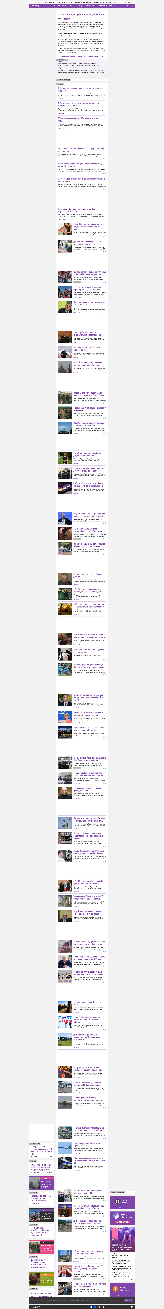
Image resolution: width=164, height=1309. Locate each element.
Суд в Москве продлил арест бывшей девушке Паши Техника (87, 454)
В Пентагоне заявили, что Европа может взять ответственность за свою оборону (88, 1129)
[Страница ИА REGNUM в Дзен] (103, 1307)
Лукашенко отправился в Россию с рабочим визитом (86, 348)
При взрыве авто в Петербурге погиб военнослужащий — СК (87, 1192)
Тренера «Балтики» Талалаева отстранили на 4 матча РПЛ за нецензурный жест (41, 1150)
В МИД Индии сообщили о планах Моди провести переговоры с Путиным (89, 882)
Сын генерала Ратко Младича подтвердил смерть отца (89, 409)
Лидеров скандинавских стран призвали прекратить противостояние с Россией (89, 514)
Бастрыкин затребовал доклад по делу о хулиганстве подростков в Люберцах (89, 958)
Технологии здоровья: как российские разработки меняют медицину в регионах (80, 70)
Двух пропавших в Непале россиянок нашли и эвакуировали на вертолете (87, 1222)
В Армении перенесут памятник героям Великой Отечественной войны (88, 1252)
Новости (57, 6)
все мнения (49, 1172)
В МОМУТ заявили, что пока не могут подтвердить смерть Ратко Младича (87, 590)
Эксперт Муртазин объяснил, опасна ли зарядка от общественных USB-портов (78, 104)
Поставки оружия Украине (82, 2)
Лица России (91, 6)
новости (60, 84)
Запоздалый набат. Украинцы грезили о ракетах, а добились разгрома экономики (38, 1263)
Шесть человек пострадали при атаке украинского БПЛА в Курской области (87, 1083)
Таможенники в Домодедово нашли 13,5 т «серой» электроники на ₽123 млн (89, 897)
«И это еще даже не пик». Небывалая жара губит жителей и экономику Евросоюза (41, 1199)
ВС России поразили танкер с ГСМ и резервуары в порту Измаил (79, 119)
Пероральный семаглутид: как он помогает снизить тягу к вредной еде (87, 1068)
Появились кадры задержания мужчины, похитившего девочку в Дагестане (89, 942)
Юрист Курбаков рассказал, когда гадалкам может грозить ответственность (81, 180)
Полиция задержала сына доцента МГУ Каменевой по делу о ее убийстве (88, 1207)
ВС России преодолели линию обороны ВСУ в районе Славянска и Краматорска (88, 605)
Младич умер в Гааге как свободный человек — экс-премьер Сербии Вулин (47, 1249)
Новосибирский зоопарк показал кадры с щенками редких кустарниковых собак (46, 1281)
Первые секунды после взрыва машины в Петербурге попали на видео (89, 759)
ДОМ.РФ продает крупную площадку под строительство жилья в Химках (89, 424)
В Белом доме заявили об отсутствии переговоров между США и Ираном (46, 1217)
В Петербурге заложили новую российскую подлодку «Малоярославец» (89, 1098)
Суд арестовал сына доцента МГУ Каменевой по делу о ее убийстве (76, 63)
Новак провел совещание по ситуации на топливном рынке (89, 650)
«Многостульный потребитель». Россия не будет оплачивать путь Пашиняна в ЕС (40, 1231)
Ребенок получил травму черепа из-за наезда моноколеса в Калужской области (89, 1159)
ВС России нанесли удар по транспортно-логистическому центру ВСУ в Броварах (80, 164)
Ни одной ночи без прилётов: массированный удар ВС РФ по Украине (122, 1247)
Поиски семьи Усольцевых (102, 2)
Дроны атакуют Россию (64, 2)
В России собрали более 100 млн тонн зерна (88, 1003)
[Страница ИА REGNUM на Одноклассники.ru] (99, 1307)
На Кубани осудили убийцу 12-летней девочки (87, 575)
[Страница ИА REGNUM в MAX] (91, 1307)
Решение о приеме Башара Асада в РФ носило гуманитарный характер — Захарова (88, 1269)
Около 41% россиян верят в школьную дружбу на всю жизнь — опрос (88, 469)
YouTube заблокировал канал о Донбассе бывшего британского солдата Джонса (89, 484)
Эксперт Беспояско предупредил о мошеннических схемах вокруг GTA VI (81, 89)
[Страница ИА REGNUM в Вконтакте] (95, 1307)
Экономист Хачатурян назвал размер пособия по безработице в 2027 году (77, 210)
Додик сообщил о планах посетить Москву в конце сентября (89, 303)
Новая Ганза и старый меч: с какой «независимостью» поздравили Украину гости (41, 1167)
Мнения (73, 6)
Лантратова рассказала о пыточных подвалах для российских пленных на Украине (88, 836)
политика (34, 1193)
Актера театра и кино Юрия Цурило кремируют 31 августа (87, 789)
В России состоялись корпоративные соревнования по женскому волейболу (88, 973)
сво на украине (117, 1228)
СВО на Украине (49, 2)
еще (132, 1279)
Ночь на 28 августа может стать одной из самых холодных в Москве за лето (89, 728)
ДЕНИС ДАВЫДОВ (35, 1172)
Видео (81, 6)
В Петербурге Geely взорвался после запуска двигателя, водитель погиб (87, 774)
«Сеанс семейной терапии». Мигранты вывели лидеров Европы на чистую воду (41, 1295)
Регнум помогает (105, 6)
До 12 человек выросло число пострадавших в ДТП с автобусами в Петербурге (87, 1037)
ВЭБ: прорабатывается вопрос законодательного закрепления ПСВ (87, 333)
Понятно (128, 1300)
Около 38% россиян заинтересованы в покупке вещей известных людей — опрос (88, 226)
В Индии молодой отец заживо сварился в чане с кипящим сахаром (89, 1285)
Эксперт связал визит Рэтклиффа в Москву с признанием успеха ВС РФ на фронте (88, 697)
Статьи (65, 6)
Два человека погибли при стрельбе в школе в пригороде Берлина (88, 242)
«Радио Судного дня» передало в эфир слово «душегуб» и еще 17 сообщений (88, 852)
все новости (34, 1156)
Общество (44, 1178)
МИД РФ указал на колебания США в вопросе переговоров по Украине (47, 1184)
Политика (43, 1210)
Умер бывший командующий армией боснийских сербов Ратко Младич (87, 912)
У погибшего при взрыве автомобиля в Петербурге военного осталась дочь (81, 149)
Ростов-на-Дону (63, 22)
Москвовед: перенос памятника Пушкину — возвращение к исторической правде (89, 819)
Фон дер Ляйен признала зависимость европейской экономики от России (88, 713)
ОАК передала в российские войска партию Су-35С (87, 1144)
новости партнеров (64, 80)
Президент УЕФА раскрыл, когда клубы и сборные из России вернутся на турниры (89, 666)
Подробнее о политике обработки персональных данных (107, 1300)
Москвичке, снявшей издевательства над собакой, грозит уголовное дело (78, 65)
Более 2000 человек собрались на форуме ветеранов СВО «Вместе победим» (86, 1019)
